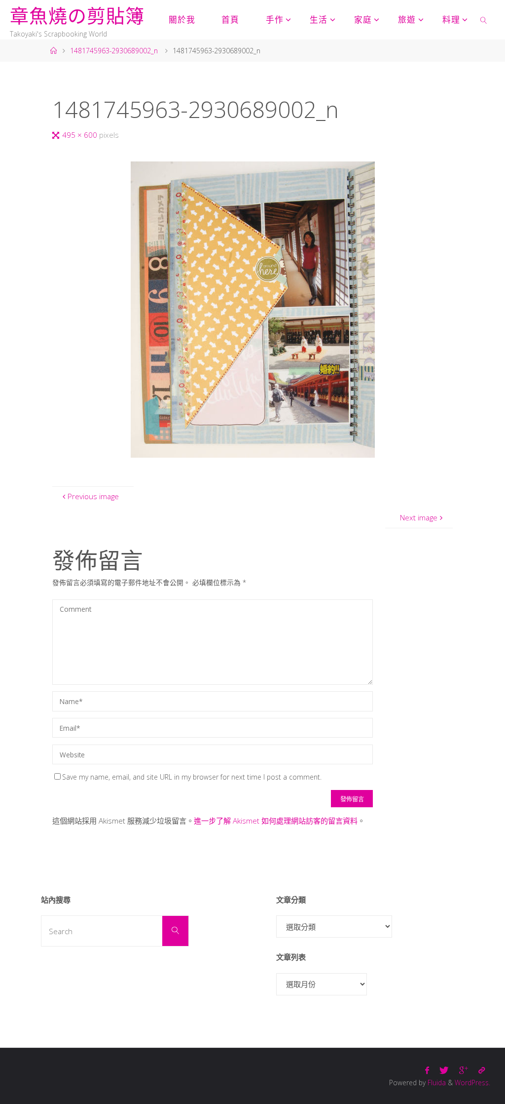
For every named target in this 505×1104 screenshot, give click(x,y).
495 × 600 (80, 135)
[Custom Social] (481, 1070)
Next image (418, 517)
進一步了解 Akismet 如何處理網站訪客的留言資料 (276, 821)
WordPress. (472, 1082)
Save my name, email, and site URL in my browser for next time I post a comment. (192, 777)
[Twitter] (444, 1070)
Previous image (93, 496)
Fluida (436, 1082)
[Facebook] (427, 1070)
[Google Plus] (463, 1070)
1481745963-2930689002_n (114, 50)
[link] (484, 19)
